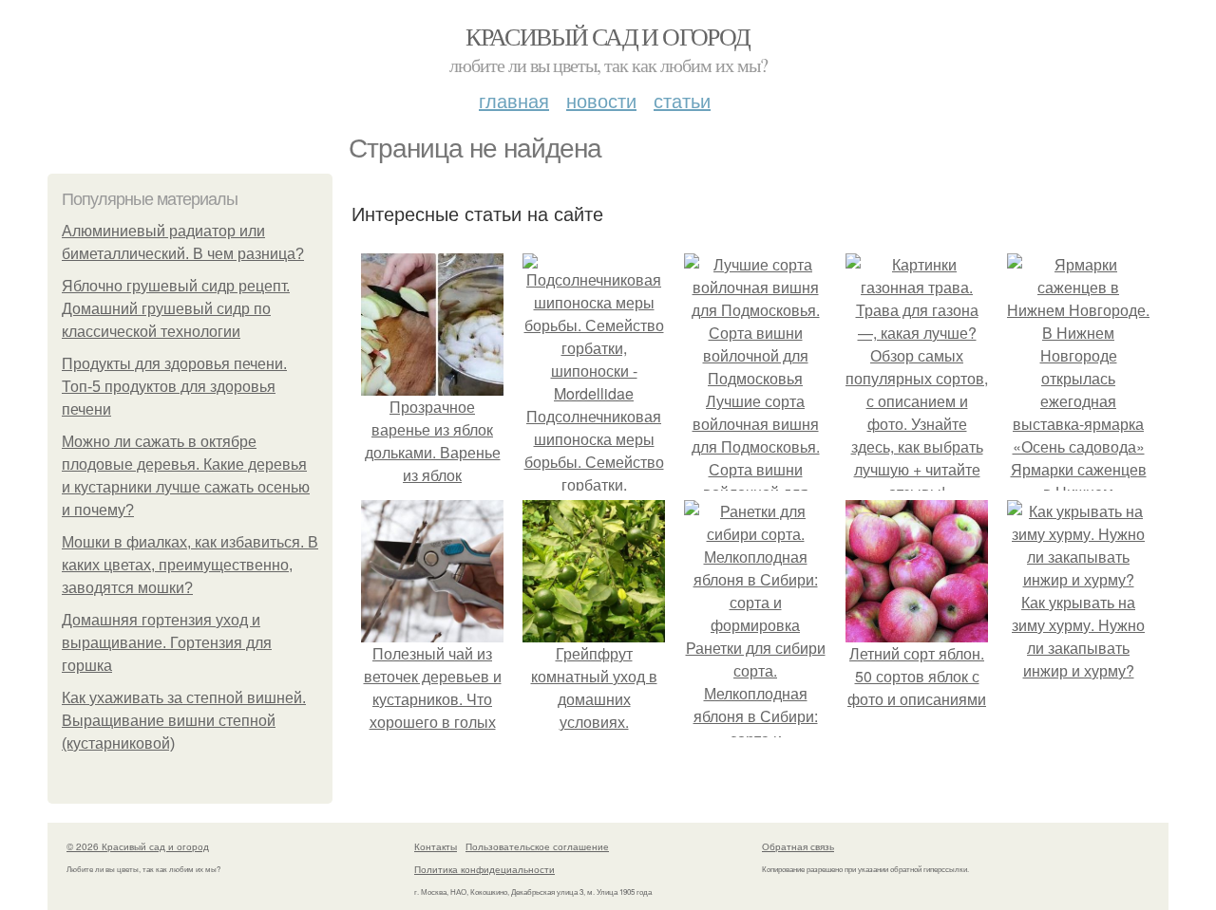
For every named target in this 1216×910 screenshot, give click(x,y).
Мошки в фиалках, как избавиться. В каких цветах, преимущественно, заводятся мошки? (190, 565)
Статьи (682, 100)
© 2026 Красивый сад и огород (137, 846)
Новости (601, 100)
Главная (514, 100)
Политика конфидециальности (484, 869)
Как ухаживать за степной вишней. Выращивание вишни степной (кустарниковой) (184, 721)
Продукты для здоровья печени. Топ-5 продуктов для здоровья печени (174, 387)
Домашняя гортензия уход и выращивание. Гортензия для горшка (167, 643)
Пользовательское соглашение (537, 846)
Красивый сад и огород (608, 36)
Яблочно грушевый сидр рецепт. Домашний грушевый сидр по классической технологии (176, 309)
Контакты (435, 846)
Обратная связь (798, 846)
